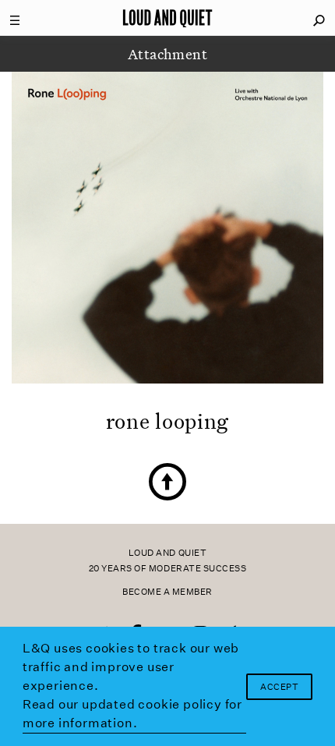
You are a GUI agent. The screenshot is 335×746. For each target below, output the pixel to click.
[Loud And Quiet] (167, 18)
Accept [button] (279, 687)
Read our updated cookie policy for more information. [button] (132, 713)
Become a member (167, 592)
